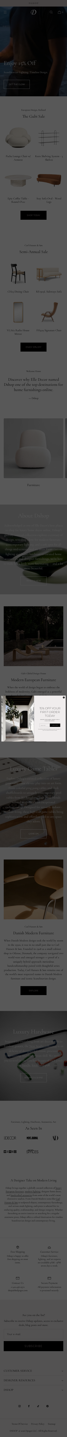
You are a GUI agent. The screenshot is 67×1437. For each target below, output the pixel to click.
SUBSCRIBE (55, 725)
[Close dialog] (64, 697)
